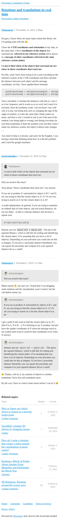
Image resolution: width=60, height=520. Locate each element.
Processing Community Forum (15, 3)
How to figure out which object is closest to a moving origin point (16, 411)
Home (4, 503)
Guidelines (28, 503)
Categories (15, 503)
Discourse (17, 516)
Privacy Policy (8, 509)
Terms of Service (43, 503)
